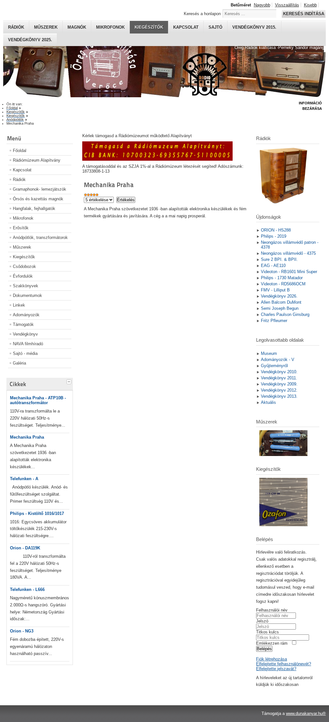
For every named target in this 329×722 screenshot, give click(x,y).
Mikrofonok (110, 27)
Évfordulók (23, 276)
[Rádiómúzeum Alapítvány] (157, 159)
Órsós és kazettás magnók (38, 198)
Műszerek (46, 27)
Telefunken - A (24, 478)
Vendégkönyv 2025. (30, 39)
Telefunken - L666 (27, 589)
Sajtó (215, 27)
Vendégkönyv (25, 334)
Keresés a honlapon (202, 13)
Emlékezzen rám (272, 643)
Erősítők (21, 227)
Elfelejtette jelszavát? (276, 668)
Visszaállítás (287, 5)
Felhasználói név (272, 610)
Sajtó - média (25, 353)
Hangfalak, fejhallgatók (34, 208)
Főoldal (19, 150)
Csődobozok (24, 266)
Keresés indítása (303, 13)
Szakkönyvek (25, 285)
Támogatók (23, 324)
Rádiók (16, 27)
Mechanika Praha (27, 437)
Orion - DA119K (25, 548)
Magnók (76, 27)
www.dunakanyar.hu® (306, 713)
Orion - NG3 (21, 631)
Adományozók (26, 314)
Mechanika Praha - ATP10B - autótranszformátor (38, 400)
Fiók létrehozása (271, 659)
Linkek (19, 305)
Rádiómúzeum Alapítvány (36, 160)
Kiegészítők (149, 27)
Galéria (19, 363)
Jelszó (262, 621)
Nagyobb (262, 5)
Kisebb (310, 5)
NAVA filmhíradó (28, 343)
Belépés (264, 648)
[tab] (70, 381)
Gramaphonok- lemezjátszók (39, 189)
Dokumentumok (27, 295)
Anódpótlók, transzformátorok (40, 237)
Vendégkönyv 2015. (254, 27)
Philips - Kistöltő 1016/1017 (37, 513)
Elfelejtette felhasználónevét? (283, 663)
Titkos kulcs (267, 632)
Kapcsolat (186, 27)
